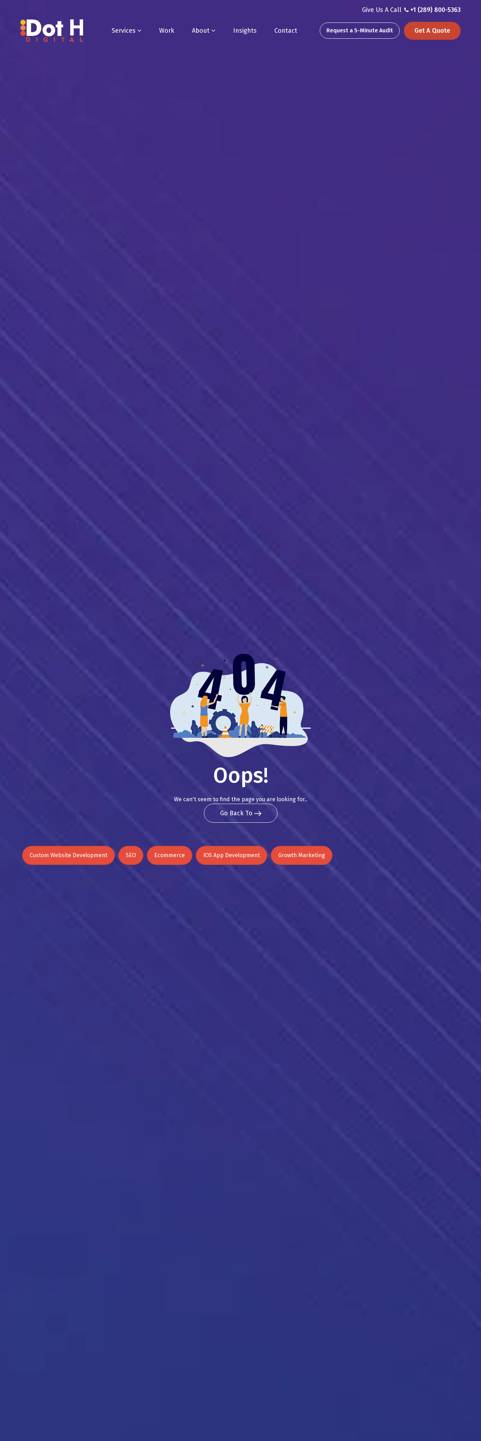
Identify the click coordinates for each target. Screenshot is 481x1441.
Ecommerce (169, 855)
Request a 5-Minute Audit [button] (359, 30)
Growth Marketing (301, 855)
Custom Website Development (68, 855)
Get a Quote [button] (432, 30)
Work (166, 30)
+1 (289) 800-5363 (435, 10)
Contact (285, 30)
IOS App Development (231, 855)
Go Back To (237, 813)
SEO (131, 855)
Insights (245, 30)
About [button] (201, 30)
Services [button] (124, 30)
